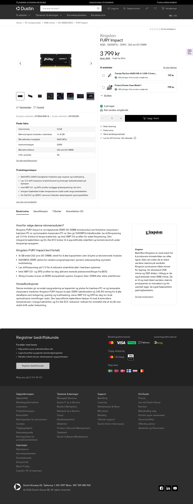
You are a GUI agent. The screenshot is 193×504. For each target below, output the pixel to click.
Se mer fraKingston (144, 297)
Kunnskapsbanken (76, 15)
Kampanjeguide (24, 432)
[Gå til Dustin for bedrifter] (25, 8)
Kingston (108, 35)
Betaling (102, 415)
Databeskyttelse (65, 419)
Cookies (20, 424)
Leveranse (21, 406)
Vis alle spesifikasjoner (26, 160)
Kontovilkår (22, 415)
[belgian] (141, 371)
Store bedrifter (146, 419)
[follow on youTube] (175, 488)
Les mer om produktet (26, 202)
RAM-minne (49, 23)
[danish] (122, 371)
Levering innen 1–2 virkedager (101, 2)
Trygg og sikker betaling (167, 2)
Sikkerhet (62, 424)
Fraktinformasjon (25, 411)
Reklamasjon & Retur (109, 406)
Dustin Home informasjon (111, 424)
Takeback (62, 432)
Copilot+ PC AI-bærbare (29, 470)
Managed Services (67, 398)
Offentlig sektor (146, 424)
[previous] (20, 63)
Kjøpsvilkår (22, 398)
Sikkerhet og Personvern (151, 428)
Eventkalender (24, 458)
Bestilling (103, 398)
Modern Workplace (67, 406)
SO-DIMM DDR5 (65, 23)
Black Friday (22, 466)
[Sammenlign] (146, 8)
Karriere (142, 406)
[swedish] (110, 371)
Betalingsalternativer (27, 402)
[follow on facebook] (161, 488)
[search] (98, 8)
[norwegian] (116, 371)
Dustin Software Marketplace (72, 436)
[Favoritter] (155, 8)
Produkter (21, 15)
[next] (91, 63)
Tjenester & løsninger (47, 15)
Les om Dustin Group (149, 402)
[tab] (23, 211)
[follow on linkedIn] (168, 488)
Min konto (103, 411)
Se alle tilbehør (170, 67)
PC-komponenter (33, 23)
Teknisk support (106, 419)
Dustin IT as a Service (68, 402)
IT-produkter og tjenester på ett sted (31, 2)
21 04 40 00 (35, 377)
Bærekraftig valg (147, 411)
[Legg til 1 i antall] (121, 118)
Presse (142, 398)
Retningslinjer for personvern (31, 419)
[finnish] (129, 371)
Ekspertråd (22, 462)
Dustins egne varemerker (151, 415)
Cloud (60, 415)
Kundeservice (98, 15)
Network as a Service (68, 411)
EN (175, 16)
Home (19, 23)
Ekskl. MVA (105, 58)
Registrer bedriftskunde (33, 366)
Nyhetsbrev (22, 449)
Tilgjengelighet (24, 428)
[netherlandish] (135, 371)
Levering (102, 402)
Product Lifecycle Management (73, 428)
